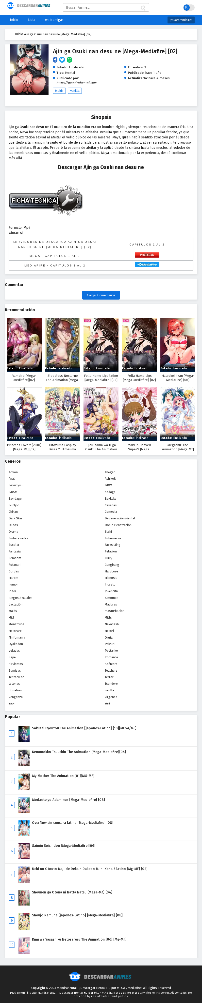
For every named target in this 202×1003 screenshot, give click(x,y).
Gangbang (112, 565)
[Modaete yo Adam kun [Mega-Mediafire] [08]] (24, 812)
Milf (11, 617)
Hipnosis (111, 578)
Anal (12, 478)
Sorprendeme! (182, 20)
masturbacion (114, 611)
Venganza (16, 697)
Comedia (111, 511)
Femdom (15, 558)
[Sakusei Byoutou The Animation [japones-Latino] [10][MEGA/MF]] (24, 741)
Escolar (14, 545)
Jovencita (111, 591)
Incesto (110, 584)
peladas (14, 650)
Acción (13, 472)
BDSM (13, 492)
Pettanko (111, 650)
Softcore (111, 664)
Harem (13, 578)
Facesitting (112, 545)
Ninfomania (17, 637)
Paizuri (110, 644)
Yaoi (12, 703)
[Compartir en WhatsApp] (70, 60)
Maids (59, 91)
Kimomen (111, 598)
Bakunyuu (15, 485)
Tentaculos (16, 677)
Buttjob (14, 505)
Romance (111, 657)
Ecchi (108, 531)
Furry (108, 558)
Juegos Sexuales (21, 598)
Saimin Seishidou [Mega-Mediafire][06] (63, 846)
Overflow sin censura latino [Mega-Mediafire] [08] (72, 823)
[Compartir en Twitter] (63, 60)
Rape (12, 657)
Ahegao (110, 472)
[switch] (189, 7)
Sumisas (15, 670)
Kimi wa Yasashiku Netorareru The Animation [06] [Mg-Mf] (79, 939)
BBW (108, 485)
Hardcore (111, 571)
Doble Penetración (118, 525)
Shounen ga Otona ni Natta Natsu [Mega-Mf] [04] (72, 892)
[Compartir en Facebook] (56, 60)
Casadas (111, 505)
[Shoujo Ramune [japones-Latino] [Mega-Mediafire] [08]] (24, 929)
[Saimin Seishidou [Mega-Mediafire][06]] (24, 858)
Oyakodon (16, 644)
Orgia (109, 637)
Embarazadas (18, 538)
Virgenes (111, 697)
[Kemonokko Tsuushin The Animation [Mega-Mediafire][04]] (24, 765)
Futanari (14, 565)
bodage (110, 492)
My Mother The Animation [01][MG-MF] (63, 776)
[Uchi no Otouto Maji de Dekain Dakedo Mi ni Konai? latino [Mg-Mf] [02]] (24, 882)
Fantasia (15, 551)
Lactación (15, 604)
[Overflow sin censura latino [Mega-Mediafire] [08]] (24, 835)
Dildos (13, 525)
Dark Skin (15, 518)
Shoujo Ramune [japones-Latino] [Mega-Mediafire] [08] (77, 915)
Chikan (13, 511)
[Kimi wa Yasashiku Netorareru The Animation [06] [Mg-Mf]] (24, 952)
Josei (12, 591)
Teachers (111, 670)
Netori (109, 631)
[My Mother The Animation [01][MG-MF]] (24, 789)
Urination (15, 690)
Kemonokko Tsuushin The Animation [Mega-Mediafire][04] (79, 752)
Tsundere (111, 683)
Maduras (111, 604)
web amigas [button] (54, 20)
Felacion (111, 551)
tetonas (14, 683)
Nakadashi (112, 624)
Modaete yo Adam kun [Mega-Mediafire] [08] (68, 800)
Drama (13, 531)
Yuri (107, 703)
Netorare (15, 631)
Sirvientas (16, 664)
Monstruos (16, 624)
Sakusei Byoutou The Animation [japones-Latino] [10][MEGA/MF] (84, 728)
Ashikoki (110, 478)
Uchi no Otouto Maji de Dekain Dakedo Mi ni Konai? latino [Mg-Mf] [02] (90, 869)
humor (13, 584)
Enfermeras (113, 538)
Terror (109, 677)
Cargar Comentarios (101, 295)
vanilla (75, 91)
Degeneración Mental (120, 518)
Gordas (14, 571)
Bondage (15, 498)
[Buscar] (142, 8)
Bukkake (111, 498)
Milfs (108, 617)
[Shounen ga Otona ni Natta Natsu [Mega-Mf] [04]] (24, 904)
